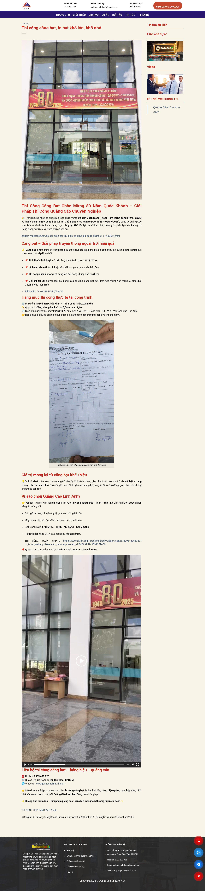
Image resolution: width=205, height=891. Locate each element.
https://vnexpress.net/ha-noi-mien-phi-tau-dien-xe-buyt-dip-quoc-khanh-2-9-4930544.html (71, 235)
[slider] (79, 764)
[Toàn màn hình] (137, 764)
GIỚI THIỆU (79, 15)
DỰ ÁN (105, 15)
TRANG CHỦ (63, 15)
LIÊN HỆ (144, 15)
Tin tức (130, 15)
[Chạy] (25, 764)
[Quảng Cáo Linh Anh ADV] (35, 5)
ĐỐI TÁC (117, 15)
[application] (81, 661)
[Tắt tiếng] (133, 764)
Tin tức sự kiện (157, 25)
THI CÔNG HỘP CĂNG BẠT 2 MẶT (39, 810)
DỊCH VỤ (94, 15)
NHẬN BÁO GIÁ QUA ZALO (167, 7)
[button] (81, 661)
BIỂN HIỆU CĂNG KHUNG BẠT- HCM (44, 291)
